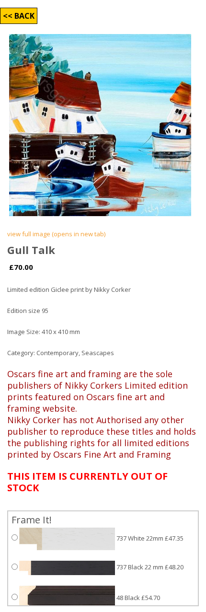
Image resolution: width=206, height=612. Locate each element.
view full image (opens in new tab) (56, 234)
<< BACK (18, 16)
